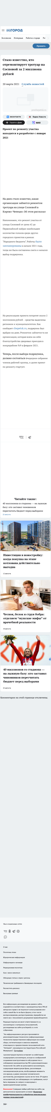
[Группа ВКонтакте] (14, 117)
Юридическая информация (14, 957)
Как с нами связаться (11, 973)
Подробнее (18, 1051)
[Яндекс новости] (37, 117)
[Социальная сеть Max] (37, 122)
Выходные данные (10, 993)
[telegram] (30, 437)
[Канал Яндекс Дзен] (14, 122)
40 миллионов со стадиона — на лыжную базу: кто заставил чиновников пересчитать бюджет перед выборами (25, 509)
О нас (5, 947)
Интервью (18, 38)
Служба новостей (33, 84)
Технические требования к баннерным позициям (22, 983)
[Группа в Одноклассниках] (10, 931)
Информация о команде (12, 962)
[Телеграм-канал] (14, 931)
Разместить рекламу (11, 988)
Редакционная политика (12, 968)
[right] (48, 38)
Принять (41, 46)
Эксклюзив (6, 38)
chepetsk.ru (20, 328)
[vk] (21, 437)
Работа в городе (33, 38)
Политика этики (9, 952)
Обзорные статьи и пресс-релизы (16, 978)
